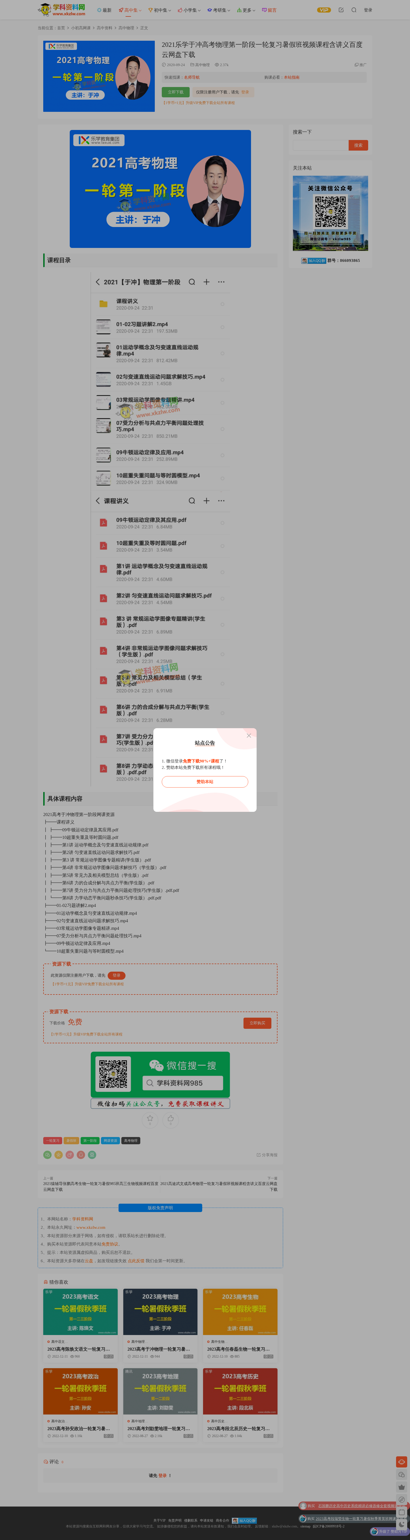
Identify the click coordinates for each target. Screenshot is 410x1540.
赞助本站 (205, 781)
